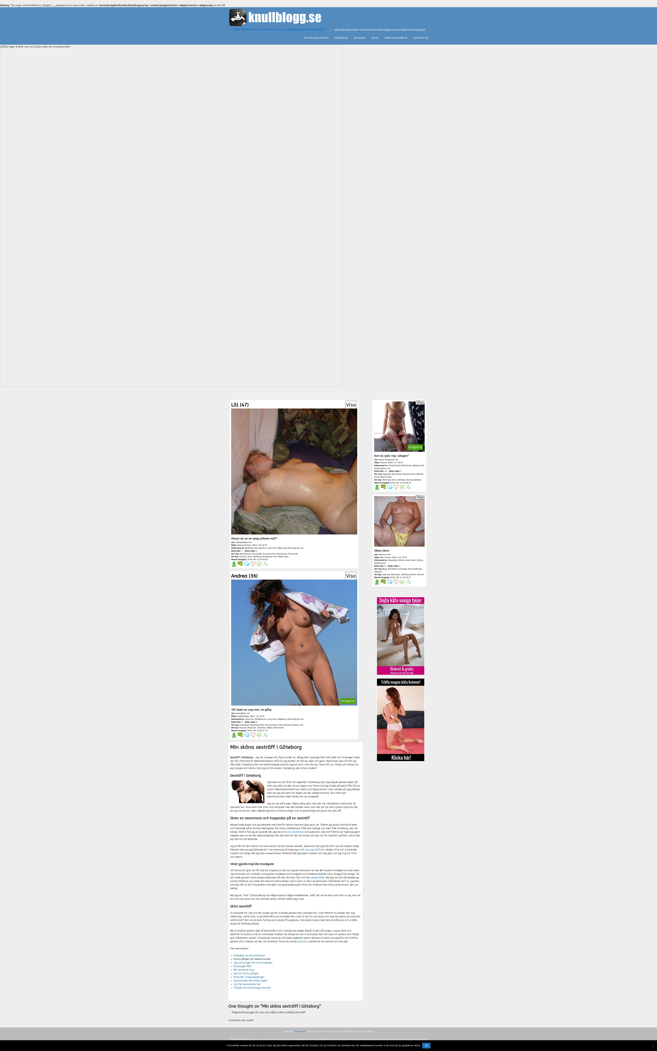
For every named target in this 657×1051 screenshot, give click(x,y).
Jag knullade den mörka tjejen (250, 980)
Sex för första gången (246, 973)
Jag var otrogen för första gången (253, 962)
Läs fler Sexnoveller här (247, 984)
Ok (426, 1045)
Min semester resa (244, 969)
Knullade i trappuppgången (249, 977)
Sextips (375, 38)
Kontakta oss (421, 38)
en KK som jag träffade (311, 849)
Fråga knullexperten (396, 38)
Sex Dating (359, 38)
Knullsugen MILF (243, 966)
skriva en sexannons (292, 832)
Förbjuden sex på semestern (249, 955)
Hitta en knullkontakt (316, 38)
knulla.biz (302, 941)
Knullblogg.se (300, 1031)
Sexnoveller (341, 38)
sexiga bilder (318, 877)
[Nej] (652, 1045)
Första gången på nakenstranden (252, 959)
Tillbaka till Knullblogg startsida (252, 987)
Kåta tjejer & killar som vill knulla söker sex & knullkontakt (280, 29)
